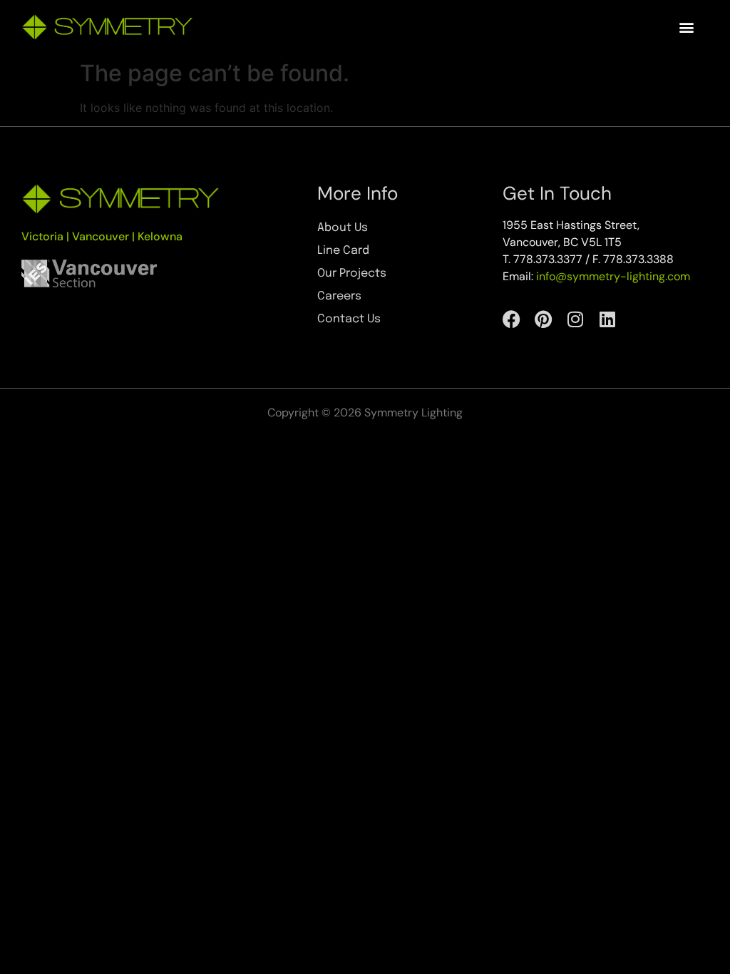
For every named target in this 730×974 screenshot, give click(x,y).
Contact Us (349, 319)
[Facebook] (511, 319)
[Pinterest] (543, 319)
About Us (342, 228)
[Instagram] (576, 319)
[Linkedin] (608, 319)
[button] (686, 27)
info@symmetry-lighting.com (613, 276)
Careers (339, 296)
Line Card (343, 251)
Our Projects (351, 273)
